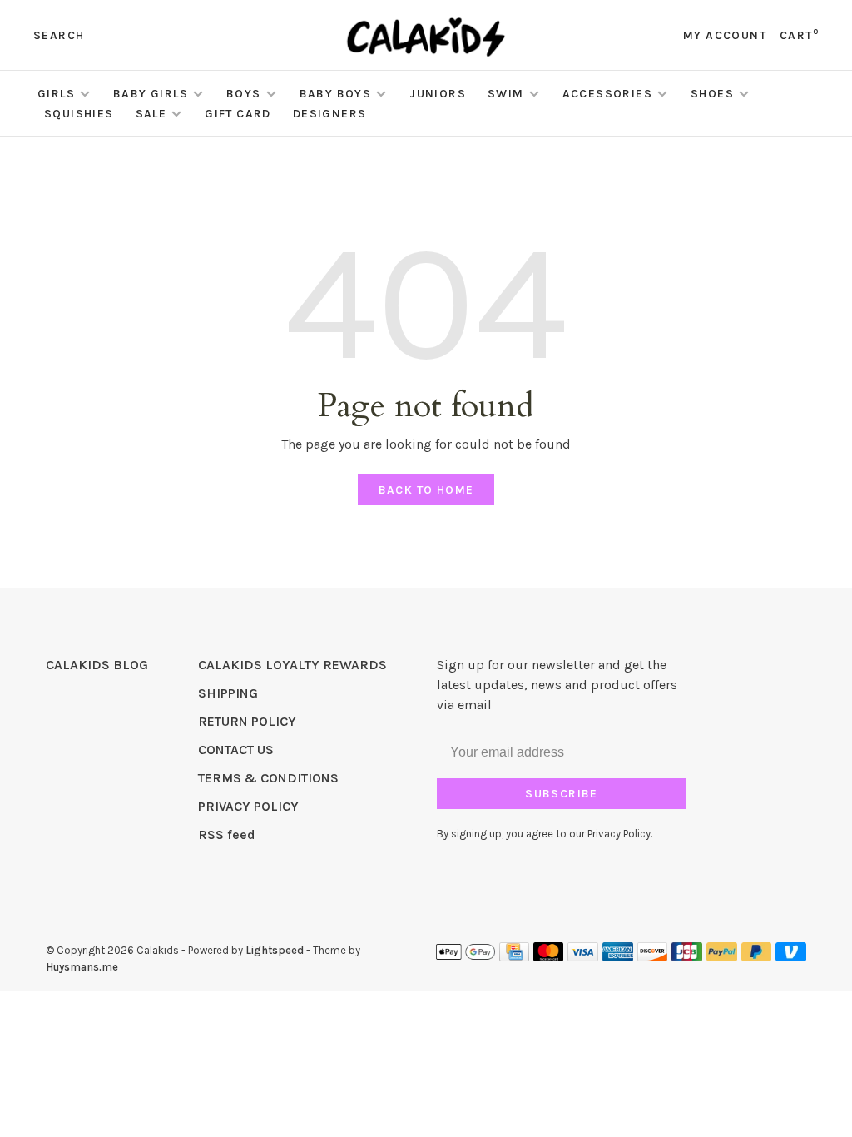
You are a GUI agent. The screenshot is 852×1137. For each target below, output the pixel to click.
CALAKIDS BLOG (97, 665)
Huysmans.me (82, 967)
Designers (330, 114)
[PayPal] (721, 957)
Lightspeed (274, 950)
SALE (151, 114)
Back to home (426, 490)
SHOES (712, 94)
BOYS (243, 94)
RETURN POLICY (247, 721)
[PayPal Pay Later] (756, 957)
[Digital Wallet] (465, 957)
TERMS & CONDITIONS (268, 778)
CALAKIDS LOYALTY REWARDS (292, 665)
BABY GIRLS (150, 94)
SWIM (506, 94)
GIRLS (56, 94)
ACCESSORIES (607, 94)
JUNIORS (437, 94)
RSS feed (226, 834)
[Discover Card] (652, 957)
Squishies (79, 114)
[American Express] (617, 957)
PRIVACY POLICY (248, 806)
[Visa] (582, 957)
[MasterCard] (548, 957)
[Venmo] (790, 957)
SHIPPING (228, 693)
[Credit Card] (514, 957)
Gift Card (238, 114)
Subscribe (561, 794)
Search (58, 35)
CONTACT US (236, 749)
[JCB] (686, 957)
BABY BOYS (336, 94)
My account (724, 35)
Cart (799, 35)
